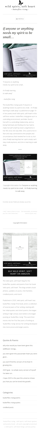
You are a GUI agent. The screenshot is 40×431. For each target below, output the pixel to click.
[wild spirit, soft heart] (20, 10)
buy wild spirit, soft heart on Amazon (20, 272)
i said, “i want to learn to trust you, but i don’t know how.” (11, 212)
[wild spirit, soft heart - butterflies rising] (20, 250)
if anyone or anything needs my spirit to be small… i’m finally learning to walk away (20, 188)
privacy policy (31, 427)
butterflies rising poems (11, 398)
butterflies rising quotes (21, 202)
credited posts (8, 407)
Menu (21, 19)
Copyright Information (20, 223)
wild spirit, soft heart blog (15, 427)
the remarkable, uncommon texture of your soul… (29, 212)
